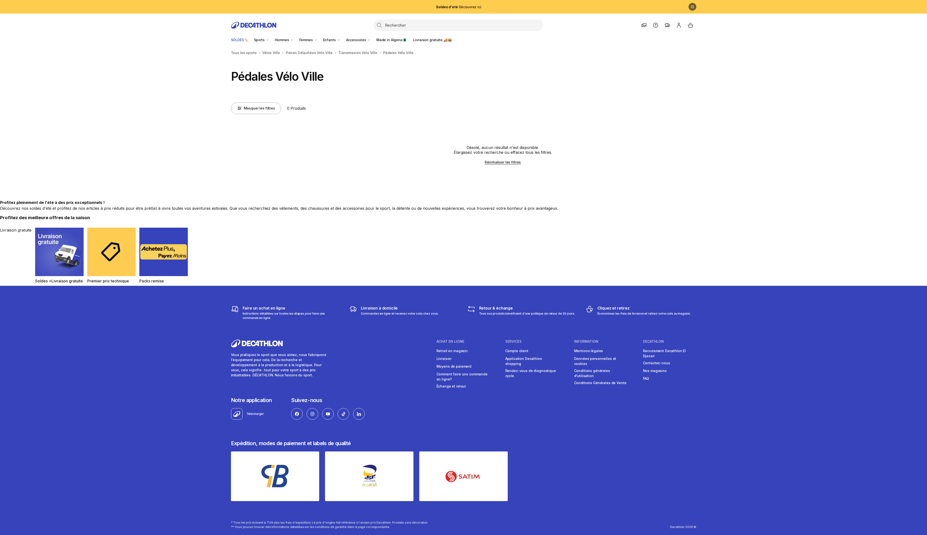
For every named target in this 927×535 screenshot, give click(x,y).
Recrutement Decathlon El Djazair (664, 353)
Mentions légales (588, 351)
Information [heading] (586, 341)
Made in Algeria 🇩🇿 (392, 40)
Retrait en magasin (452, 351)
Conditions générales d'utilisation (592, 373)
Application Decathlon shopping (523, 361)
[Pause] (692, 7)
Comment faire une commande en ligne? (462, 376)
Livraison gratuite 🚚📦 (432, 40)
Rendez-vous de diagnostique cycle (530, 373)
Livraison (444, 359)
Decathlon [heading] (653, 341)
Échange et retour (451, 386)
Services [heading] (513, 341)
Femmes (306, 40)
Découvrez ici (458, 7)
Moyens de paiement (454, 366)
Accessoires (356, 40)
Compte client (516, 351)
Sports (260, 40)
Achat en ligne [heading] (450, 341)
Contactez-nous (656, 363)
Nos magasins (655, 371)
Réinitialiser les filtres (503, 162)
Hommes (282, 40)
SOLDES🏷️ (239, 40)
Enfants (330, 40)
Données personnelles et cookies (595, 361)
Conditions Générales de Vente (600, 383)
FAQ (646, 378)
